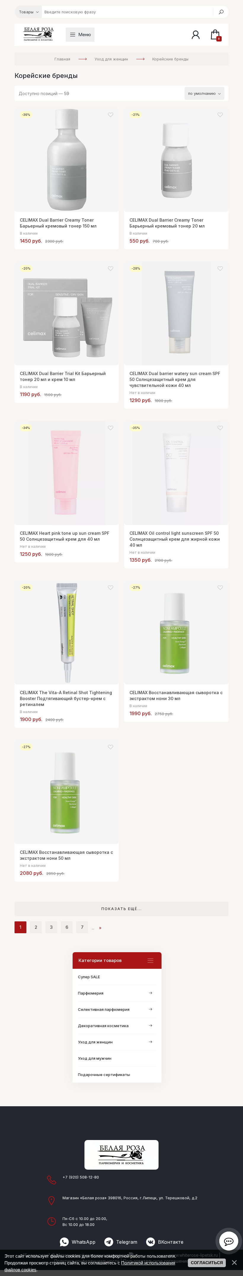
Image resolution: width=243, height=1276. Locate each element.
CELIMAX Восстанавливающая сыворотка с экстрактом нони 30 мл (176, 695)
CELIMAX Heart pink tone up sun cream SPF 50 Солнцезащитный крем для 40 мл (64, 536)
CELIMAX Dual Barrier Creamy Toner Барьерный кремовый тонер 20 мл (167, 222)
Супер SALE (89, 976)
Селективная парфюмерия (104, 1009)
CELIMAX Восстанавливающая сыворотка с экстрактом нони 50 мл (66, 855)
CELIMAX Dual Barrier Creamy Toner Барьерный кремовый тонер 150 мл (58, 222)
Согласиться (207, 1262)
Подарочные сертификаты (104, 1074)
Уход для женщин (95, 1042)
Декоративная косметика (103, 1025)
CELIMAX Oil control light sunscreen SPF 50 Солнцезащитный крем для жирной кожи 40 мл (175, 539)
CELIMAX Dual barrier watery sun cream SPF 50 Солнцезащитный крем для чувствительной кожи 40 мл (175, 379)
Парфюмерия (90, 993)
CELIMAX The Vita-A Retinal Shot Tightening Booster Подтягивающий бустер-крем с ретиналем (66, 698)
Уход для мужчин (94, 1058)
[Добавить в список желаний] (110, 115)
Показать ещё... (121, 909)
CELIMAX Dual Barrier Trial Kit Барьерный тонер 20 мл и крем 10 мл (63, 376)
